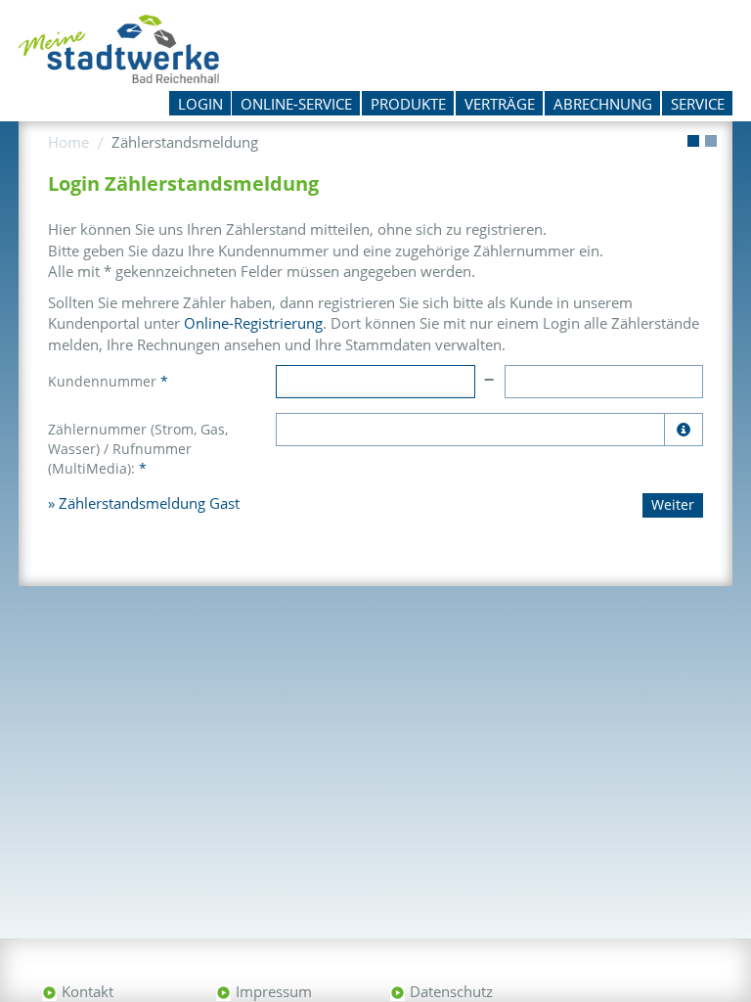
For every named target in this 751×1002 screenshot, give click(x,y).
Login (200, 104)
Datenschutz (451, 991)
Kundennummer (108, 381)
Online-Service (296, 104)
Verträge (499, 104)
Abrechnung (602, 104)
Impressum (274, 991)
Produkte (408, 104)
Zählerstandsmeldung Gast (149, 503)
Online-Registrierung (253, 323)
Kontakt (87, 991)
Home (68, 142)
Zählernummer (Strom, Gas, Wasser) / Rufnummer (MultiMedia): (138, 449)
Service (698, 104)
